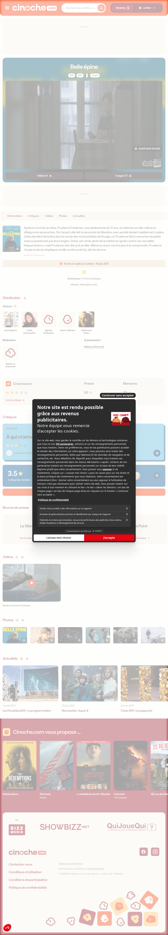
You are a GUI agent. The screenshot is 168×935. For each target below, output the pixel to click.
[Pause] (84, 467)
